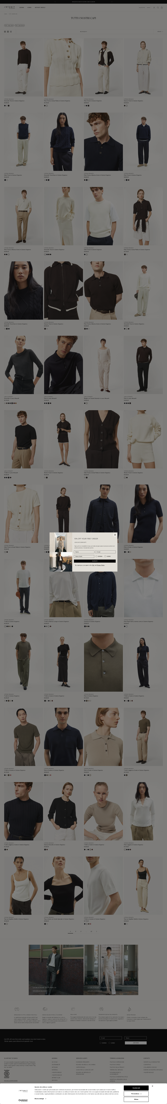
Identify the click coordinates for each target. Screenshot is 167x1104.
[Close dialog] (115, 534)
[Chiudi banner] (152, 1086)
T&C (93, 565)
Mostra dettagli (39, 1098)
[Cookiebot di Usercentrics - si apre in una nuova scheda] (23, 1100)
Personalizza (135, 1093)
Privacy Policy (101, 565)
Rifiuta (136, 1099)
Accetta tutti (136, 1088)
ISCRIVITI (94, 561)
